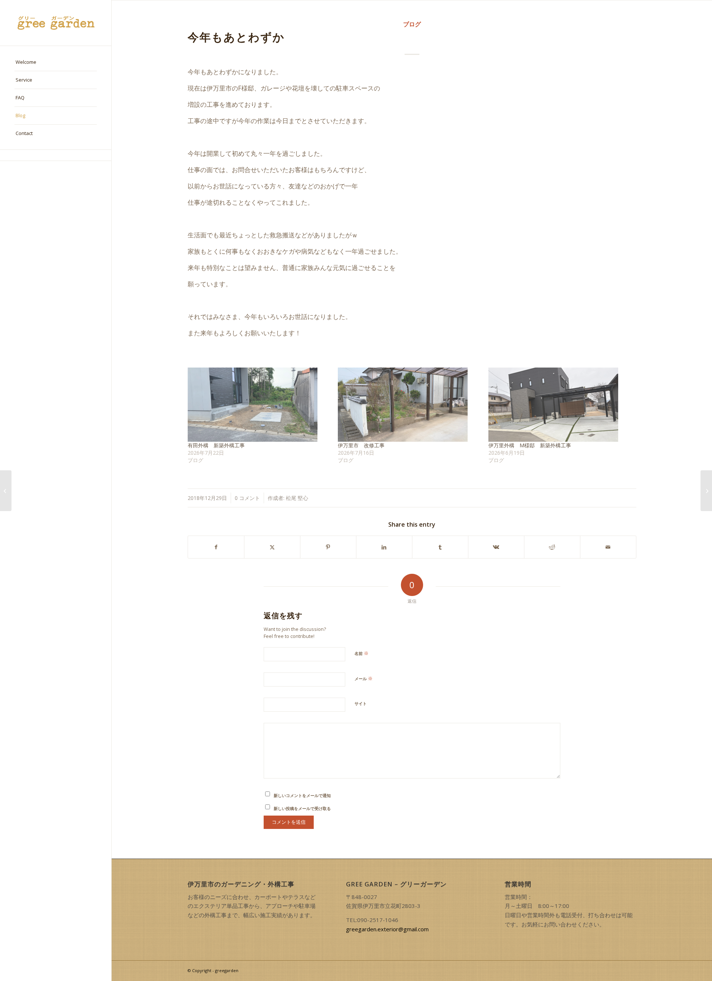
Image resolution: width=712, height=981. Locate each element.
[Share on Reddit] (552, 547)
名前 (362, 653)
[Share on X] (272, 547)
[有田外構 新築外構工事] (259, 405)
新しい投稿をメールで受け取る (302, 808)
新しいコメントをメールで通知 (302, 795)
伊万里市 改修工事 (361, 445)
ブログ (412, 24)
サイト (361, 703)
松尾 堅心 (297, 497)
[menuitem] (55, 62)
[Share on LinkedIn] (384, 547)
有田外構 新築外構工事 (216, 445)
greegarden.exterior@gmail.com (387, 929)
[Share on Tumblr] (440, 547)
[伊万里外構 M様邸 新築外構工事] (560, 405)
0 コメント (247, 497)
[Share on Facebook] (216, 547)
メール (364, 678)
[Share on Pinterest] (328, 547)
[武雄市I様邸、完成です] (5, 490)
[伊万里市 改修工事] (409, 405)
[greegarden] (55, 23)
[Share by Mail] (608, 547)
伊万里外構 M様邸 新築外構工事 (529, 445)
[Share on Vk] (496, 547)
